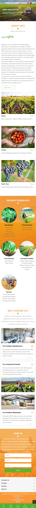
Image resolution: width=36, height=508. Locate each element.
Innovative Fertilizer (27, 258)
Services (9, 292)
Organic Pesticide (27, 227)
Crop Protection (27, 225)
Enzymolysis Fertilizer (9, 236)
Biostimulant (9, 225)
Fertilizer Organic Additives (27, 261)
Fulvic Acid (9, 229)
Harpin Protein (9, 263)
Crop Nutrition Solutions (9, 296)
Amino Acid (9, 231)
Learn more (7, 87)
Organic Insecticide (27, 229)
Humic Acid (9, 227)
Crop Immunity (9, 258)
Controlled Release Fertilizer (27, 268)
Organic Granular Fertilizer (27, 265)
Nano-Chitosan (9, 261)
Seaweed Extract (9, 234)
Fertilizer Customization (9, 298)
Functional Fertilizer (27, 263)
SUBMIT (18, 470)
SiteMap (18, 501)
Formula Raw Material (9, 294)
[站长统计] (18, 498)
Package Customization (9, 301)
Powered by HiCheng (18, 500)
